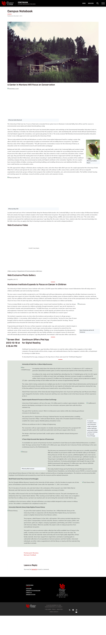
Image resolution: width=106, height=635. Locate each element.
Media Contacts (54, 611)
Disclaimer (48, 609)
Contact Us (29, 592)
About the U (60, 609)
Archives (91, 3)
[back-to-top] (104, 631)
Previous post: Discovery (31, 553)
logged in (34, 569)
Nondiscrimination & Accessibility (53, 607)
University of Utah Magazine (33, 590)
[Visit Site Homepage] (62, 591)
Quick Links (28, 588)
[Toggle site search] (97, 3)
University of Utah (30, 594)
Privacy (54, 609)
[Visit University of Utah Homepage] (8, 3)
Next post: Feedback (30, 555)
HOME (84, 3)
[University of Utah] (33, 606)
